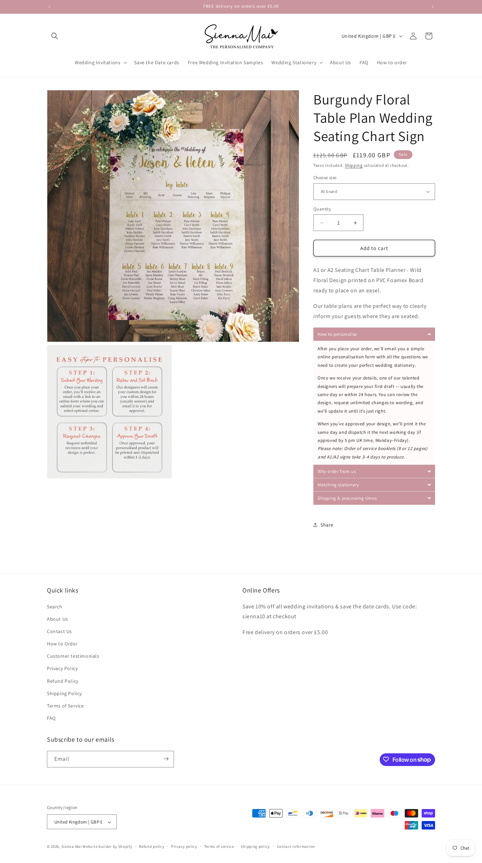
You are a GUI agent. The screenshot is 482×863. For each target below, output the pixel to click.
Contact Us (59, 631)
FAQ (51, 718)
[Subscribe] (166, 758)
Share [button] (326, 525)
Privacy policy (184, 846)
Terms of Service (65, 706)
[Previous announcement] (49, 6)
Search (54, 606)
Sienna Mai (71, 846)
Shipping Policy (64, 693)
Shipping (354, 165)
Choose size (324, 178)
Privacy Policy (62, 669)
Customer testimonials (73, 656)
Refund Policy (62, 681)
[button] (54, 36)
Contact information (296, 846)
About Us (57, 619)
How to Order (62, 643)
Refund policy (151, 846)
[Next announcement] (432, 6)
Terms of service (219, 846)
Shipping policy (255, 846)
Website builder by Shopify (107, 846)
